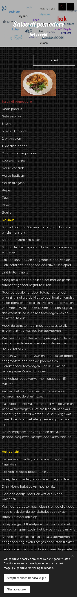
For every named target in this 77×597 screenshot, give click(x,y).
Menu (70, 6)
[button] (62, 6)
